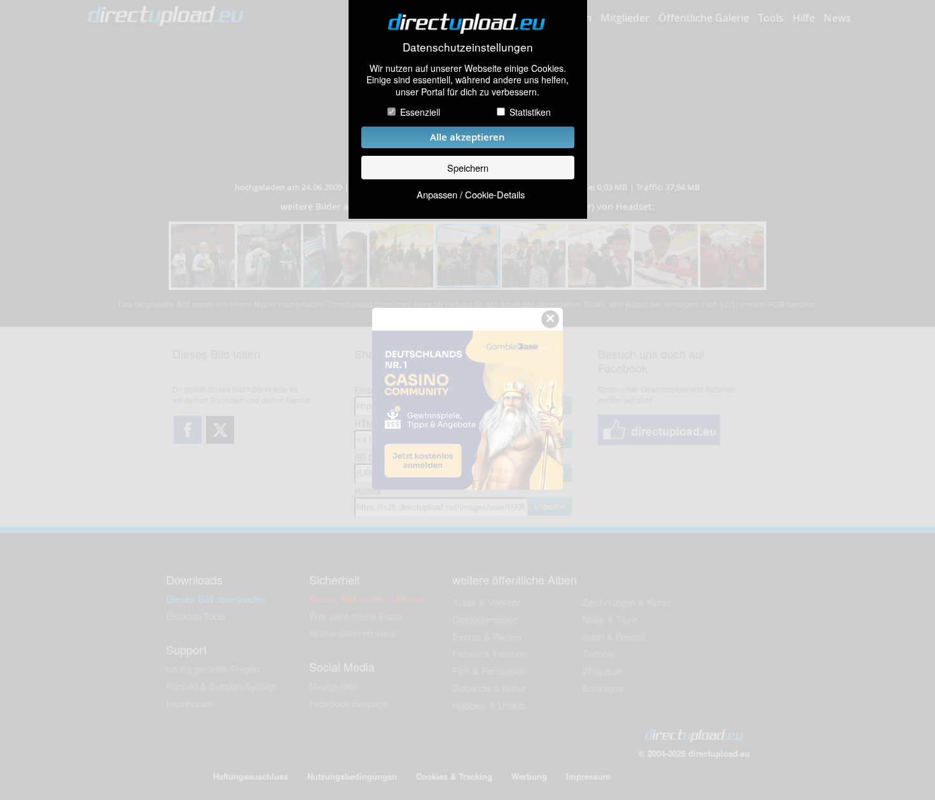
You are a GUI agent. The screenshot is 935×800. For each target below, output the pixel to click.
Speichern (467, 167)
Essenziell (420, 112)
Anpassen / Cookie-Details (471, 194)
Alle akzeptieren (467, 137)
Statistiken (530, 112)
